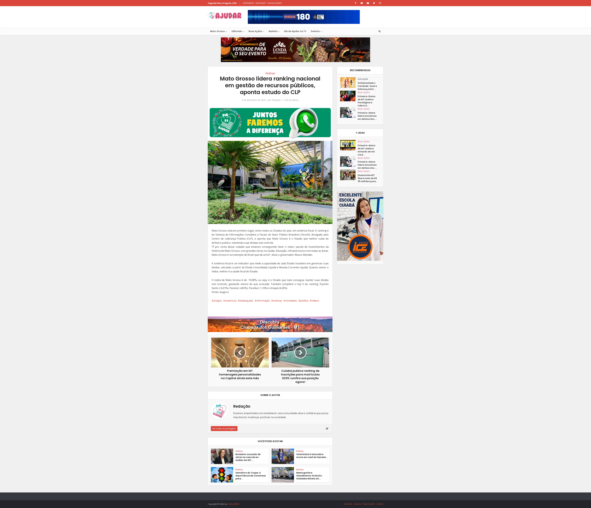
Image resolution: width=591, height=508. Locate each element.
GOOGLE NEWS (274, 3)
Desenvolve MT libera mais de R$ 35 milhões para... (368, 178)
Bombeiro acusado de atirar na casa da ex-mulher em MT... (248, 457)
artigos (217, 300)
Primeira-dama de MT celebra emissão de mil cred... (366, 150)
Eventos (315, 31)
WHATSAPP (260, 3)
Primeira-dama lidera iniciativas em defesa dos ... (367, 116)
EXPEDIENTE (248, 3)
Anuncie (357, 503)
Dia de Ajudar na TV (295, 31)
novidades (291, 300)
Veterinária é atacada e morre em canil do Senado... (312, 456)
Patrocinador (369, 503)
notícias (277, 300)
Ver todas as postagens (224, 428)
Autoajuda (363, 78)
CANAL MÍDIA (233, 504)
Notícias (270, 73)
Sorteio (379, 503)
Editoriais (237, 31)
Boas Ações (255, 31)
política (304, 300)
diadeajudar (246, 300)
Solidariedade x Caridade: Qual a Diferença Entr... (367, 86)
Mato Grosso (217, 31)
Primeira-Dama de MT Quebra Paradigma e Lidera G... (366, 101)
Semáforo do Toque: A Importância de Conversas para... (250, 475)
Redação (276, 100)
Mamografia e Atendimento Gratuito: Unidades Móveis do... (309, 475)
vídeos (315, 300)
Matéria (273, 31)
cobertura (231, 300)
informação (263, 300)
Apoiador (348, 503)
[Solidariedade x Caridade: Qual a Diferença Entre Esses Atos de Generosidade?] (349, 82)
